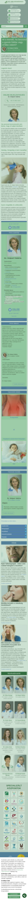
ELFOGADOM (14, 894)
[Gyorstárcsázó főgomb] (24, 896)
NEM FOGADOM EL (14, 897)
